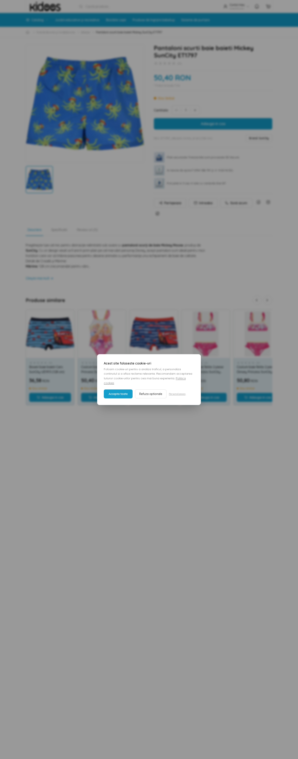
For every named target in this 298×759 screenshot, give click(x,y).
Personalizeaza (177, 393)
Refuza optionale (150, 394)
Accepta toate (118, 394)
